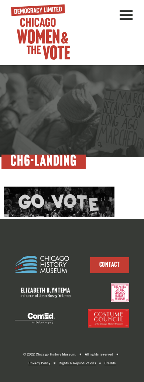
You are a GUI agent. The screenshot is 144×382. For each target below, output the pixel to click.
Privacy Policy (39, 363)
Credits (110, 363)
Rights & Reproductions (77, 363)
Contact (109, 265)
